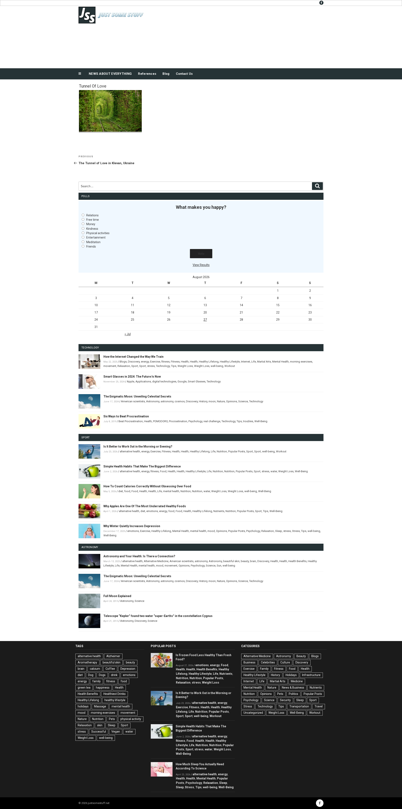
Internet (245, 361)
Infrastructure (311, 675)
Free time (92, 219)
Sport (134, 366)
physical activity (130, 719)
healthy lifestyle (114, 700)
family (96, 681)
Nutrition (222, 451)
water (274, 471)
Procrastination (178, 421)
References (147, 74)
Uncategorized (253, 712)
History (203, 401)
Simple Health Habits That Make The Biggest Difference (142, 466)
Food (163, 471)
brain (253, 561)
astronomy (167, 401)
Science (243, 401)
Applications (143, 381)
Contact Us (184, 74)
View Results (201, 265)
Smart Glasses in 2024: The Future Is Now (132, 376)
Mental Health (280, 361)
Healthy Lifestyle (230, 361)
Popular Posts (236, 451)
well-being (217, 366)
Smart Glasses (196, 381)
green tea (84, 687)
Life (253, 361)
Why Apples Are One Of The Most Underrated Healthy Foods (144, 506)
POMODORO (160, 421)
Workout (229, 366)
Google (182, 381)
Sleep (278, 531)
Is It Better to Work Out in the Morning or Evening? (137, 446)
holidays (83, 706)
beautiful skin (231, 561)
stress (151, 366)
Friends (91, 246)
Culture (285, 662)
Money (90, 224)
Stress (296, 531)
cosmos (180, 401)
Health (185, 361)
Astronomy (152, 401)
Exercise (155, 361)
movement (109, 366)
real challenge (212, 421)
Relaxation (123, 366)
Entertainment (96, 237)
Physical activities (98, 233)
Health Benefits (297, 561)
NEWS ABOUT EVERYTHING (110, 74)
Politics (293, 693)
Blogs (123, 361)
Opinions (231, 401)
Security (285, 700)
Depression (127, 668)
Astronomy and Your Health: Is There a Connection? (139, 556)
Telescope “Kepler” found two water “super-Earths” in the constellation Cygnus (158, 616)
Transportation (299, 706)
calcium (95, 668)
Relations (92, 215)
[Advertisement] (243, 36)
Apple (130, 381)
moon (212, 401)
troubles (248, 421)
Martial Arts (264, 361)
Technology (163, 366)
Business (249, 662)
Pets (112, 719)
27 (205, 319)
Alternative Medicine (156, 561)
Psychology (195, 421)
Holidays (291, 675)
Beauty (301, 656)
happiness (103, 687)
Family (264, 668)
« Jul (128, 334)
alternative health (130, 451)
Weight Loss (185, 366)
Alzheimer (113, 656)
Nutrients (218, 511)
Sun (219, 565)
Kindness (92, 228)
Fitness (175, 361)
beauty (245, 561)
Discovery (134, 361)
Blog (165, 74)
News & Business (293, 687)
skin (99, 725)
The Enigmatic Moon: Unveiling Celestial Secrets (137, 396)
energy (145, 361)
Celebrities (268, 662)
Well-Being (260, 421)
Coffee (110, 668)
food (127, 491)
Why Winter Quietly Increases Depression (131, 526)
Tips (173, 366)
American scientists (133, 401)
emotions (152, 511)
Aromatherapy (87, 662)
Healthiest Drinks (114, 693)
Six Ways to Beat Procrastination (126, 416)
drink (114, 675)
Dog (90, 675)
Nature (221, 401)
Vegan (115, 731)
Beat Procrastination (131, 421)
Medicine (297, 681)
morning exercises (301, 361)
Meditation (93, 242)
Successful (98, 731)
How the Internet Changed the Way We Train (133, 356)
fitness (165, 361)
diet (120, 491)
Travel (318, 706)
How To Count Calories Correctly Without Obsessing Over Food (147, 486)
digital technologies (164, 381)
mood (211, 531)
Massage (100, 706)
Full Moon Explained (117, 596)
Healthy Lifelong (209, 361)
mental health (171, 491)
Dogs (102, 675)
